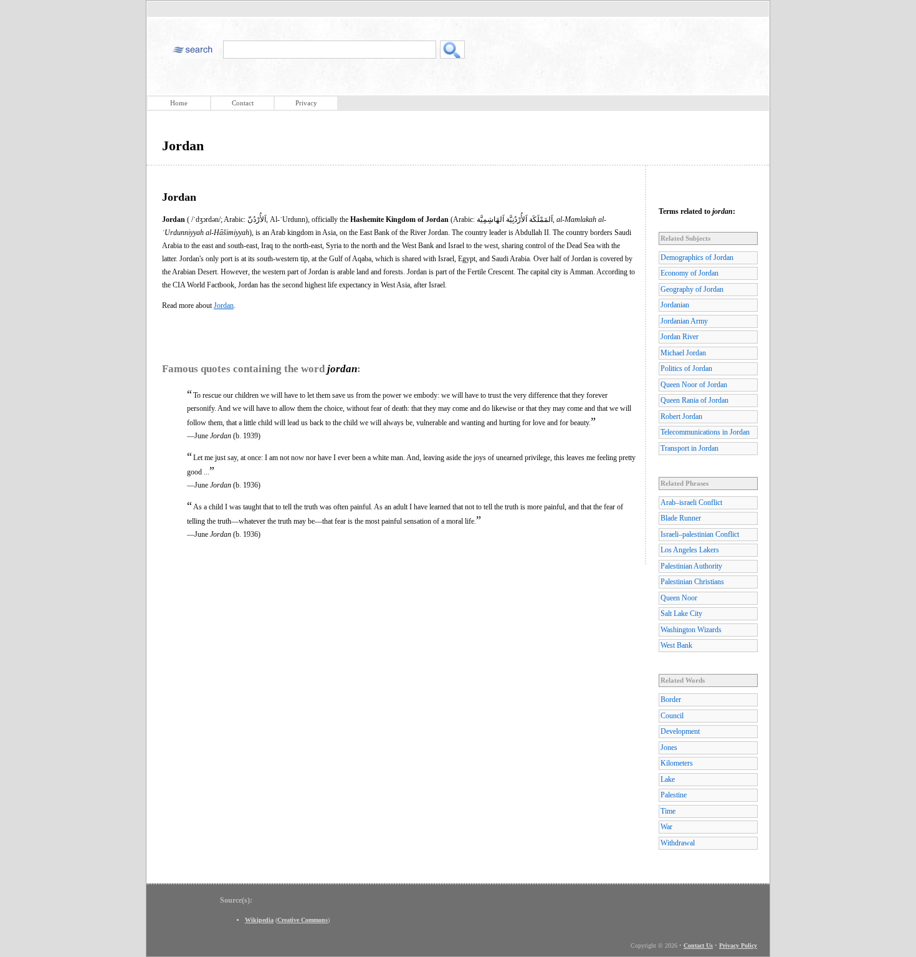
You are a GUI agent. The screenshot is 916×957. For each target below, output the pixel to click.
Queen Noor (679, 598)
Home (179, 103)
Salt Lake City (681, 613)
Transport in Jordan (689, 448)
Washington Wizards (691, 629)
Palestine (674, 795)
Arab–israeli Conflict (691, 502)
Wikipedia (259, 919)
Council (672, 715)
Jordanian (675, 305)
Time (668, 811)
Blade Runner (681, 518)
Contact (243, 103)
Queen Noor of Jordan (694, 384)
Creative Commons (302, 919)
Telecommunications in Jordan (705, 432)
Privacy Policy (738, 945)
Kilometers (677, 763)
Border (671, 699)
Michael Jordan (683, 353)
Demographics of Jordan (697, 257)
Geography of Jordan (692, 289)
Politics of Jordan (686, 368)
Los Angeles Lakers (690, 550)
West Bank (676, 645)
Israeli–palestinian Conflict (700, 534)
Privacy (306, 103)
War (666, 826)
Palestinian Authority (691, 566)
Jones (669, 747)
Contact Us (698, 945)
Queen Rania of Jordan (694, 400)
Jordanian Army (684, 321)
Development (680, 731)
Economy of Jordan (689, 273)
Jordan (224, 305)
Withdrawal (678, 843)
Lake (668, 779)
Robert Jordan (681, 416)
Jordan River (680, 336)
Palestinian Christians (692, 581)
